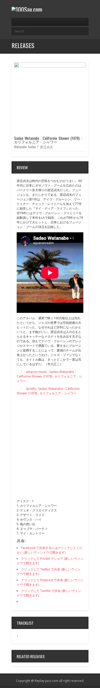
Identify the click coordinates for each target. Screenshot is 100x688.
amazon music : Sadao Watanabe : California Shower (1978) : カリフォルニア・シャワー (49, 376)
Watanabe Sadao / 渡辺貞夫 (33, 146)
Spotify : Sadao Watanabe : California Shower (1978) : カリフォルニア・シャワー (48, 390)
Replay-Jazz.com (46, 681)
